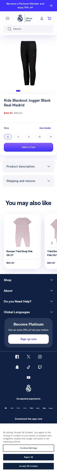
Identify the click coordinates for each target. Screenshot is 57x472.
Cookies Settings (28, 448)
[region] (28, 447)
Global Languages (17, 312)
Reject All (28, 457)
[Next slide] (52, 243)
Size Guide (45, 127)
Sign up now (28, 339)
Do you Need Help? (17, 301)
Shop (7, 280)
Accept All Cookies (28, 466)
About (8, 291)
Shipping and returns (20, 181)
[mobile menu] (7, 18)
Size (6, 127)
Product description (20, 166)
